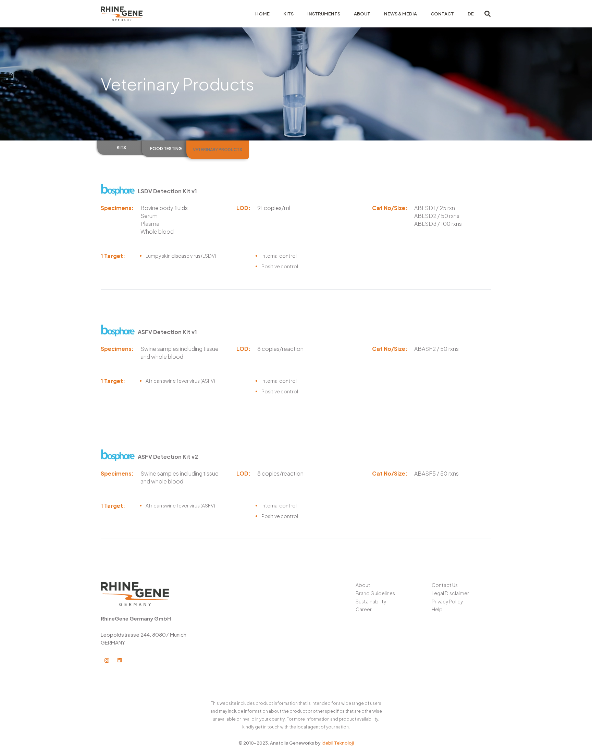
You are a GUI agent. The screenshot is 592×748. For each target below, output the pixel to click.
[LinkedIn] (120, 660)
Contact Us (445, 585)
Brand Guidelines (375, 593)
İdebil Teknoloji (337, 743)
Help (437, 609)
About (363, 585)
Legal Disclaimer (450, 593)
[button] (487, 14)
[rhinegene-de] (122, 14)
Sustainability (371, 601)
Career (364, 609)
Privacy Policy (447, 601)
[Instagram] (107, 660)
